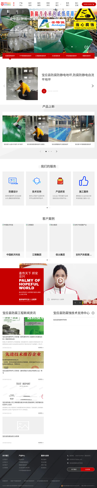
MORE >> (12, 41)
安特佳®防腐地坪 (29, 481)
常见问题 (43, 462)
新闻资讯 (48, 4)
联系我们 (67, 4)
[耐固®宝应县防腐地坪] (6, 4)
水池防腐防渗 (56, 56)
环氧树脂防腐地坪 (71, 56)
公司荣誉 (5, 467)
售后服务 (43, 459)
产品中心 (20, 4)
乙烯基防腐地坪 (23, 462)
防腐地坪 (21, 459)
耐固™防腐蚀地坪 (16, 481)
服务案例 (38, 4)
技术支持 (29, 4)
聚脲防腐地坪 (87, 56)
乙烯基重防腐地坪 (40, 56)
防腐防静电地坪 (10, 56)
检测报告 (43, 467)
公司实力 (5, 462)
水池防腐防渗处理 (24, 467)
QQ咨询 (87, 469)
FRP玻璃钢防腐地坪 (25, 56)
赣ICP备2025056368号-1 (88, 485)
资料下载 (43, 465)
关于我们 (57, 4)
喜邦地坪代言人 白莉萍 (27, 300)
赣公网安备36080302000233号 (71, 485)
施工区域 (76, 4)
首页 (13, 4)
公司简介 (5, 459)
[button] (68, 46)
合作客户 (5, 465)
